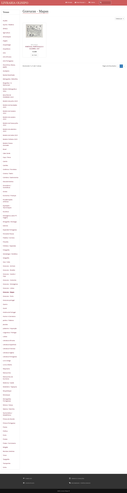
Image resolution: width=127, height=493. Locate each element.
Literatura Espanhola (9, 344)
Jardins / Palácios (8, 320)
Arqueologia (7, 45)
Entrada (69, 2)
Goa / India (6, 262)
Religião (5, 447)
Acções (5, 21)
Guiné (5, 308)
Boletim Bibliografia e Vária (10, 90)
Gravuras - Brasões (9, 270)
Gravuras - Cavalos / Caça (9, 275)
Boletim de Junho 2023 (10, 101)
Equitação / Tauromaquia (7, 207)
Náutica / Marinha (8, 409)
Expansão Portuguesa (10, 230)
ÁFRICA (5, 29)
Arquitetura (6, 49)
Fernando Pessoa (8, 234)
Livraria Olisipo (14, 3)
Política (5, 431)
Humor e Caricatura (9, 316)
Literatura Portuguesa (10, 357)
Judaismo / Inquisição (10, 328)
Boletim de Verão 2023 (10, 135)
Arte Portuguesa (8, 61)
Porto (4, 435)
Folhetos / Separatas (9, 246)
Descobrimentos (8, 181)
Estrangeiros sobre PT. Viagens (10, 217)
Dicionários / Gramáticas (7, 186)
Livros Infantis (7, 365)
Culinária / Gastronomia (10, 177)
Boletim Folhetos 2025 (10, 139)
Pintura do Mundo (9, 419)
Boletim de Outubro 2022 (9, 112)
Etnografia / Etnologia (10, 222)
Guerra (5, 304)
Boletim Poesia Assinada (7, 144)
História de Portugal (9, 312)
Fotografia (6, 250)
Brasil (5, 149)
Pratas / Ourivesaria (9, 443)
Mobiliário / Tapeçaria (10, 387)
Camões (5, 165)
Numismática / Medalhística (7, 414)
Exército (5, 226)
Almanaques (7, 37)
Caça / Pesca (7, 157)
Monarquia (6, 395)
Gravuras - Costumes (9, 280)
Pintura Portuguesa (9, 423)
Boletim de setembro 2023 (9, 130)
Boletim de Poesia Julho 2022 (10, 124)
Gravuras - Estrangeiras (10, 284)
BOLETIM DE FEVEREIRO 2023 (8, 96)
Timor (5, 455)
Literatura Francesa (9, 348)
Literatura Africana (9, 340)
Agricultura (6, 33)
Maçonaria (6, 369)
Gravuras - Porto (8, 296)
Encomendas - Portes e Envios (80, 483)
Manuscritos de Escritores (8, 378)
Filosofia (5, 242)
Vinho (5, 467)
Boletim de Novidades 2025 (10, 106)
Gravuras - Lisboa (8, 288)
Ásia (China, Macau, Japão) (9, 66)
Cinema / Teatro (8, 173)
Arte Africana (7, 57)
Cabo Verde (6, 153)
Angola (5, 41)
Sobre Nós (28, 478)
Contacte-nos (29, 483)
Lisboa (5, 336)
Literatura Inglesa (8, 353)
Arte (4, 53)
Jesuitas (5, 324)
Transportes (6, 463)
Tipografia (6, 459)
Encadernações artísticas (7, 200)
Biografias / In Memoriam (7, 84)
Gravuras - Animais (9, 266)
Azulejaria (6, 71)
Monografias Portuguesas (7, 400)
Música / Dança (8, 405)
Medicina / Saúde (8, 383)
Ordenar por (119, 18)
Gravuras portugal (9, 300)
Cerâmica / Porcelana (9, 169)
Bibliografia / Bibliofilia (10, 79)
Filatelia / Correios (9, 238)
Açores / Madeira (8, 25)
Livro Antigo (7, 361)
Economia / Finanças (9, 195)
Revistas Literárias (8, 451)
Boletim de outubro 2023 (9, 118)
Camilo (5, 161)
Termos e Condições (77, 478)
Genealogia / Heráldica (10, 254)
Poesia (5, 427)
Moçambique (7, 391)
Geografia (6, 258)
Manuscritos (7, 373)
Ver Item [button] (34, 55)
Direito (5, 191)
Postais (5, 439)
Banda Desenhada (9, 75)
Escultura (6, 211)
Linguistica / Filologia (9, 332)
